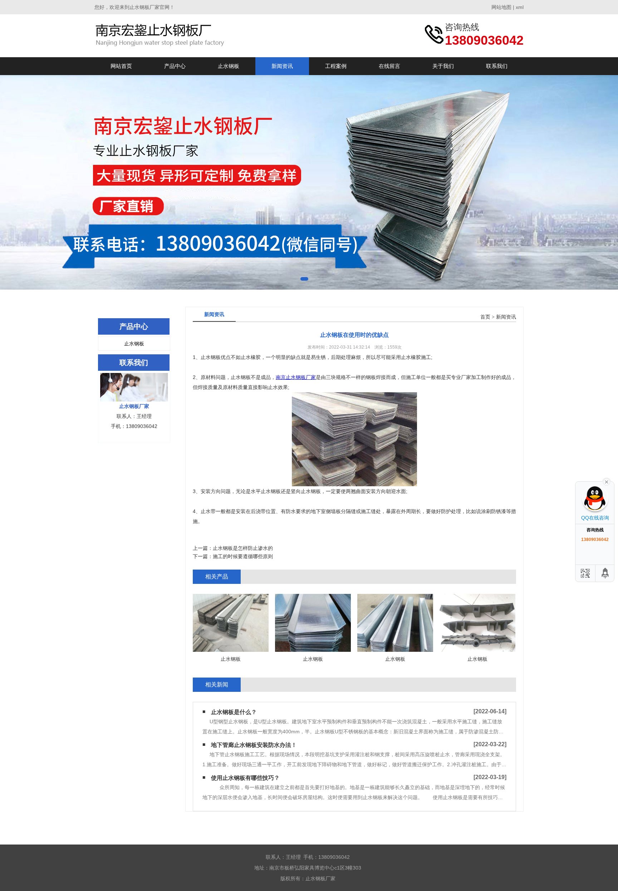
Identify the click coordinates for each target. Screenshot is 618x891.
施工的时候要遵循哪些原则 (243, 556)
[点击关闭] (606, 481)
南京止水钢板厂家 (296, 377)
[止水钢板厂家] (161, 35)
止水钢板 (228, 66)
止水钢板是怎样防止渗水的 (243, 548)
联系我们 (496, 66)
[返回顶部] (605, 573)
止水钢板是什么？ (234, 712)
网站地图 (501, 7)
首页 (485, 317)
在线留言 (389, 66)
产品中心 (175, 66)
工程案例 (336, 66)
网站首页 (121, 66)
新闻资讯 (282, 66)
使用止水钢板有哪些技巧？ (245, 778)
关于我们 (443, 66)
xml (520, 7)
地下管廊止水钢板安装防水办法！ (254, 745)
